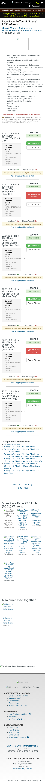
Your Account (14, 732)
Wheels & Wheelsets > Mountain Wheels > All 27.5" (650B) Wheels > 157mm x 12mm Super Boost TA (22, 466)
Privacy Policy (14, 701)
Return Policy (14, 703)
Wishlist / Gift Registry (18, 737)
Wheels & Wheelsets (21, 28)
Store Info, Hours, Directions (22, 769)
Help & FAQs (14, 730)
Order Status (14, 735)
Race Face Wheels (32, 30)
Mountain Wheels (11, 30)
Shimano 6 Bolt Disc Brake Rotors (8, 620)
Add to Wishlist (34, 147)
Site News (13, 716)
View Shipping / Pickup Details (22, 176)
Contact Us (13, 728)
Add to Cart (35, 143)
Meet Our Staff (15, 698)
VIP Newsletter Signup (18, 719)
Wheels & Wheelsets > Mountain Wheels (19, 447)
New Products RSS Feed (19, 714)
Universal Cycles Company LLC (22, 746)
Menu (5, 28)
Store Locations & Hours (18, 696)
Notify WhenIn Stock (35, 195)
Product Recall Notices (18, 705)
